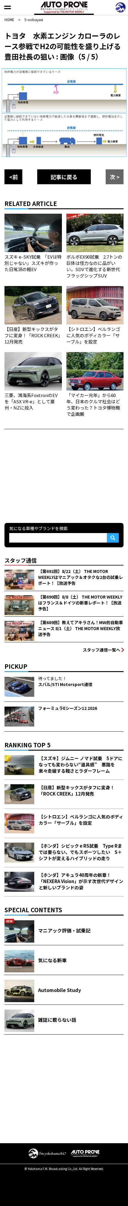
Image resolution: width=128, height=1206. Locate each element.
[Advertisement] (49, 475)
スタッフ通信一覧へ (101, 650)
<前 (13, 177)
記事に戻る (64, 177)
